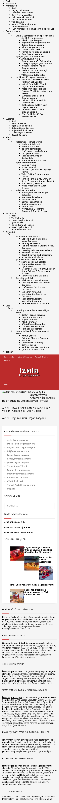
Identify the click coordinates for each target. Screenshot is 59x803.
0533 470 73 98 (11, 527)
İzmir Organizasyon (12, 671)
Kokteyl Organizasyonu (19, 458)
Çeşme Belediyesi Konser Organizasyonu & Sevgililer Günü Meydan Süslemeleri (38, 550)
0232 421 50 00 (11, 522)
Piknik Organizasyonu (18, 455)
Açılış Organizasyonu (17, 440)
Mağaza (7, 360)
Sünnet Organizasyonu (18, 470)
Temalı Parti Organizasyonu (21, 485)
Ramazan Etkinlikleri (17, 477)
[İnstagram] (32, 792)
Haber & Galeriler (24, 357)
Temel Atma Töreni (17, 466)
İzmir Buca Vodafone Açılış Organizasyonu (32, 584)
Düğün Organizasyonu (18, 451)
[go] (51, 506)
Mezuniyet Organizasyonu (20, 473)
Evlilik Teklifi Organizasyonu (21, 443)
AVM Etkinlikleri (15, 481)
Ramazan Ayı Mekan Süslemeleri (45, 559)
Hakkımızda (9, 357)
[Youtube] (28, 792)
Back (13, 8)
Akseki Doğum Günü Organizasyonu (24, 418)
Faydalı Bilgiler (41, 357)
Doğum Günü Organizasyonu (21, 447)
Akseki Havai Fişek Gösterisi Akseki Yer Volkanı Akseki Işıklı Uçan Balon (26, 409)
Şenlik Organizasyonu (18, 462)
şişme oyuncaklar (47, 697)
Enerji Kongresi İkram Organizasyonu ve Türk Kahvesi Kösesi (36, 592)
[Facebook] (24, 792)
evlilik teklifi (23, 775)
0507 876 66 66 (11, 532)
